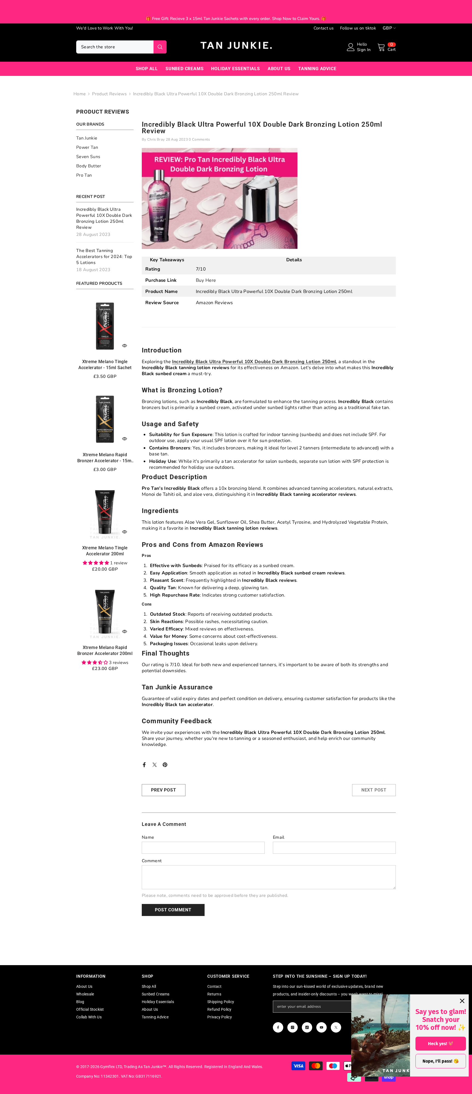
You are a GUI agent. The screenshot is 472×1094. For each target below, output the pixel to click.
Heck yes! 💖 (441, 1043)
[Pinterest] (165, 764)
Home (79, 94)
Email (279, 837)
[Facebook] (144, 764)
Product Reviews (109, 94)
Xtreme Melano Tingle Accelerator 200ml (105, 550)
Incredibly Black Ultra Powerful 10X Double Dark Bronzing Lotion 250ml (254, 361)
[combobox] (115, 47)
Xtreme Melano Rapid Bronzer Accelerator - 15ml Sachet (104, 458)
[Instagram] (292, 1027)
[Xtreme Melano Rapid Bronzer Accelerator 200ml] (105, 612)
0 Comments (199, 139)
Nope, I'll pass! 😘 (441, 1061)
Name (148, 837)
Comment (152, 861)
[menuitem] (105, 138)
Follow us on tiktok (358, 28)
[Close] (462, 1000)
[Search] (121, 47)
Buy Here (206, 280)
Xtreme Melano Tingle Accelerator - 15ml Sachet (105, 364)
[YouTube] (321, 1027)
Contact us (324, 28)
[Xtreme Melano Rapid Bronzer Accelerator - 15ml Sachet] (105, 419)
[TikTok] (307, 1027)
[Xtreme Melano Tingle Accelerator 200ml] (105, 512)
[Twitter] (154, 764)
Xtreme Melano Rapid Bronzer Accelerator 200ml (104, 650)
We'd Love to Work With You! (104, 28)
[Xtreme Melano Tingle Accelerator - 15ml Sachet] (105, 326)
